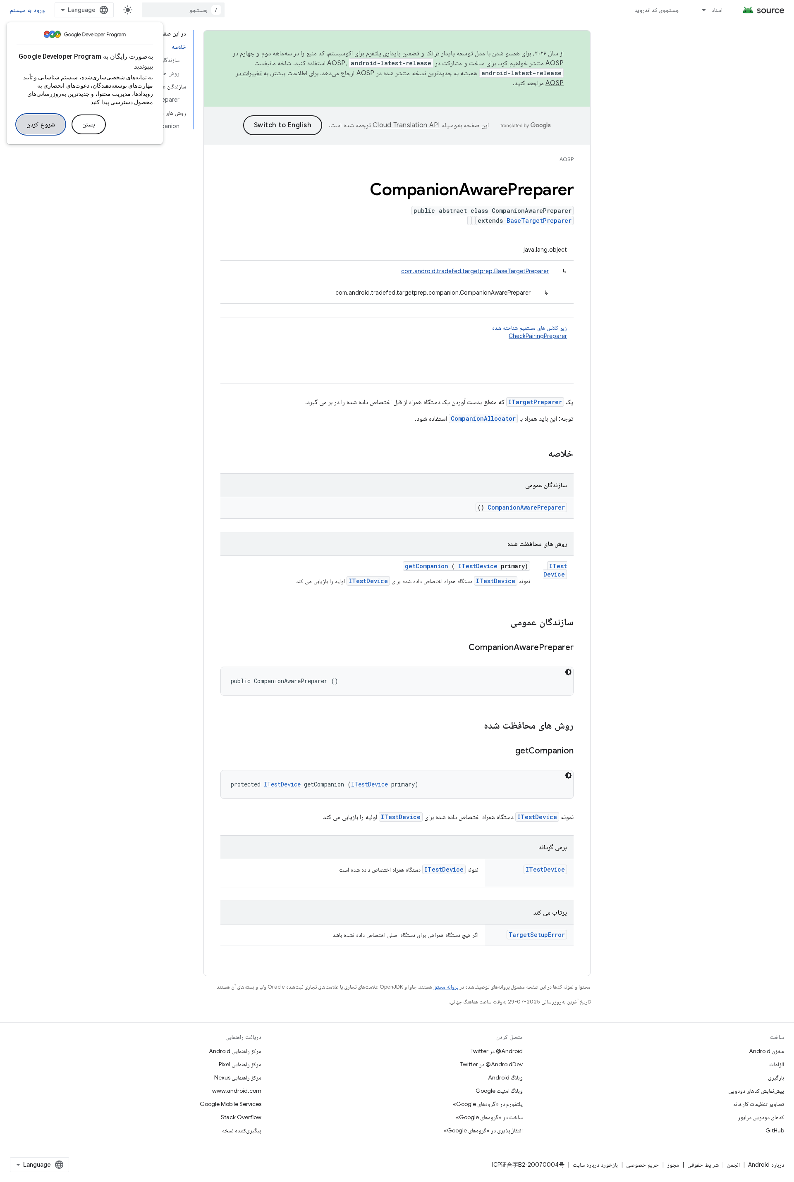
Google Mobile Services (230, 1104)
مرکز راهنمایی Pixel (240, 1064)
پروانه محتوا (445, 986)
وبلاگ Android (505, 1077)
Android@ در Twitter (497, 1051)
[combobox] (183, 9)
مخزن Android (766, 1051)
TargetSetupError (537, 935)
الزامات (776, 1064)
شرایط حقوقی (703, 1164)
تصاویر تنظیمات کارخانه (758, 1104)
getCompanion (426, 566)
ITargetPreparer (535, 402)
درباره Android (766, 1164)
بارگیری (776, 1077)
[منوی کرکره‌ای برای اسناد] (700, 10)
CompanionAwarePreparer (526, 507)
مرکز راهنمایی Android (235, 1051)
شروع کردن (40, 124)
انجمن (733, 1164)
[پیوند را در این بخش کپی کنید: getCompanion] (505, 751)
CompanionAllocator (483, 418)
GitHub (774, 1130)
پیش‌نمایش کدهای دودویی (756, 1090)
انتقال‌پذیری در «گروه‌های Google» (483, 1130)
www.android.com (236, 1090)
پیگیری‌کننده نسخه (241, 1130)
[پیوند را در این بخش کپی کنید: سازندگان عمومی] (499, 623)
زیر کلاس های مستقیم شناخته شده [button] (529, 332)
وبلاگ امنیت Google (499, 1090)
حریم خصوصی (642, 1164)
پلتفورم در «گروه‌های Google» (488, 1104)
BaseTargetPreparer (539, 220)
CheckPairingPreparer (538, 336)
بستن (88, 124)
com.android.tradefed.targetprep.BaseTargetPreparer (475, 271)
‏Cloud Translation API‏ (406, 125)
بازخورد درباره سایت (595, 1164)
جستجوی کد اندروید (656, 10)
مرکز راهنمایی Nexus (237, 1077)
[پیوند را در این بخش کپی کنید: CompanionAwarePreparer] (458, 648)
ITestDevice (555, 570)
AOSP (567, 159)
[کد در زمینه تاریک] (568, 672)
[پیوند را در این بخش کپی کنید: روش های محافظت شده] (473, 726)
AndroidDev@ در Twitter (491, 1064)
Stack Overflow (241, 1117)
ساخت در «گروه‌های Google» (489, 1117)
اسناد (716, 10)
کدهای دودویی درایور (761, 1117)
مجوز (673, 1164)
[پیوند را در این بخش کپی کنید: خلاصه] (537, 454)
